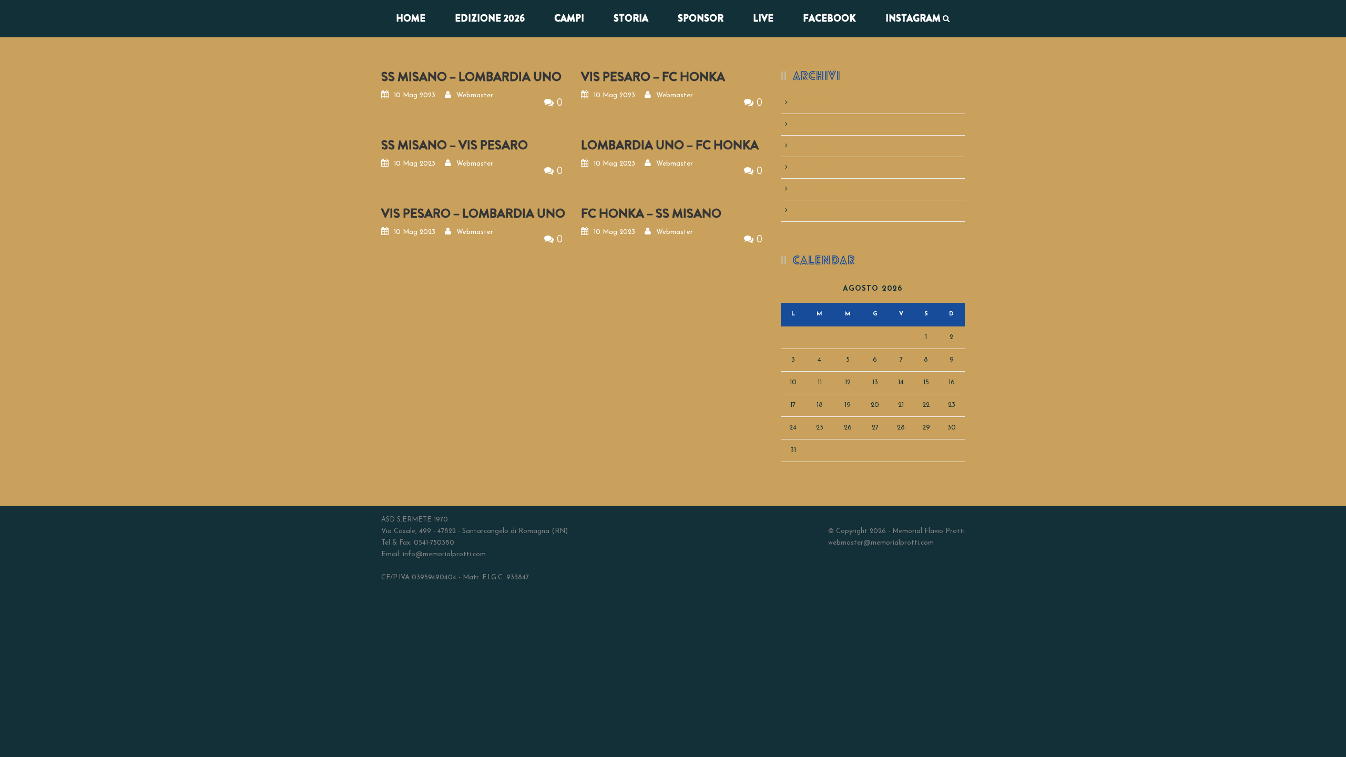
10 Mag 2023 (414, 95)
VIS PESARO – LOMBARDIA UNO (473, 213)
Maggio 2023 (815, 167)
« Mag (791, 467)
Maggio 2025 (815, 124)
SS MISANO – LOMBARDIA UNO (471, 77)
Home (410, 18)
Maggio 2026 (815, 102)
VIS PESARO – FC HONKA (653, 77)
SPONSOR (700, 18)
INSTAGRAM (913, 18)
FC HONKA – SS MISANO (651, 213)
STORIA (631, 18)
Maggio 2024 (815, 145)
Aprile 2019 (811, 210)
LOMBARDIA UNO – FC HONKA (670, 145)
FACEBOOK (829, 18)
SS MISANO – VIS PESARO (454, 145)
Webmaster (474, 95)
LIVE (763, 18)
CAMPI (569, 18)
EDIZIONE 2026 (490, 18)
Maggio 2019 (814, 189)
